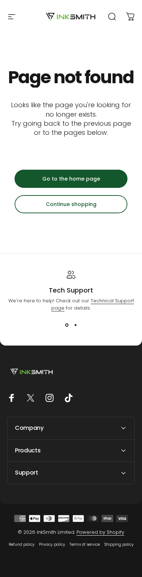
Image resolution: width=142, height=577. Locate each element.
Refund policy (22, 544)
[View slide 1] (66, 324)
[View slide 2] (75, 324)
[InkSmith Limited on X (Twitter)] (30, 398)
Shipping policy (119, 544)
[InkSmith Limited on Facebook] (11, 398)
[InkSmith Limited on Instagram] (49, 398)
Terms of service (85, 544)
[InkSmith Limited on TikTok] (68, 398)
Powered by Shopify (100, 532)
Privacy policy (52, 544)
